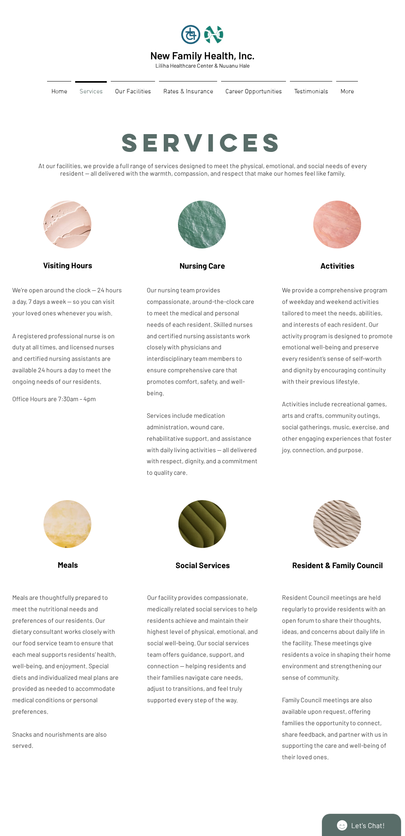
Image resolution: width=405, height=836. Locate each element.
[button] (253, 88)
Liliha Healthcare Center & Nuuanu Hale (202, 65)
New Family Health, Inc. (202, 55)
